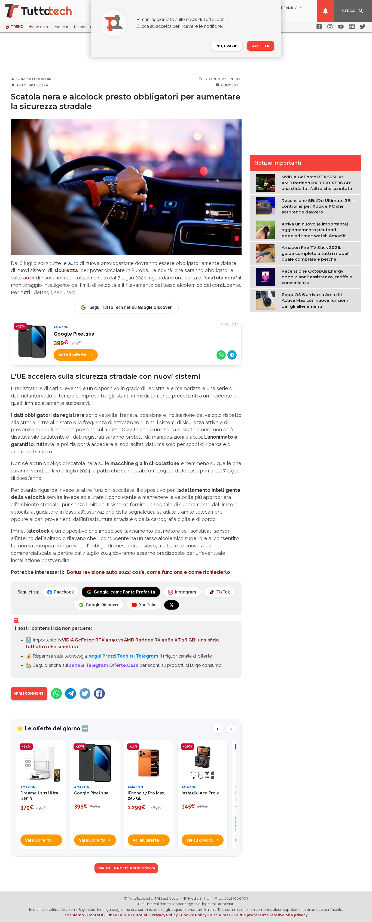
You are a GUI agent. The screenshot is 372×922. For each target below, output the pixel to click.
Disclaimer (220, 915)
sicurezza (66, 270)
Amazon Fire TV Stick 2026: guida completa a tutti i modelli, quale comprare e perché (317, 253)
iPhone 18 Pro (86, 27)
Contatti (95, 915)
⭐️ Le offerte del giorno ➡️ (52, 728)
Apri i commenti (29, 693)
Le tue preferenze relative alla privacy (270, 915)
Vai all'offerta (73, 354)
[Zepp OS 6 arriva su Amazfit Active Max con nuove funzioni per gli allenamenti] (267, 300)
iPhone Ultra (37, 27)
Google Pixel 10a (74, 334)
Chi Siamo (74, 915)
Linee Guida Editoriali (127, 915)
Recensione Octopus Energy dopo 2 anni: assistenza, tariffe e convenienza (317, 276)
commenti (230, 85)
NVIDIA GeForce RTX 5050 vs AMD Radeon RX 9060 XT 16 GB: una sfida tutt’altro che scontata (317, 182)
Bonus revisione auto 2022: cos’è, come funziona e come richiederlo (148, 572)
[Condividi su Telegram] (232, 355)
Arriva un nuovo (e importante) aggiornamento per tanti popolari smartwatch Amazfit (315, 229)
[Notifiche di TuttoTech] (325, 11)
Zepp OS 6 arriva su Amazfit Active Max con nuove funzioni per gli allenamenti (315, 300)
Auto (21, 85)
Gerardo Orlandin (33, 79)
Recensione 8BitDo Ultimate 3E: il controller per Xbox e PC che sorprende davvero (318, 206)
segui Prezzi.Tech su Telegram (123, 656)
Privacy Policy (165, 915)
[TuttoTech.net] (46, 11)
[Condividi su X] (85, 693)
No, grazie (227, 46)
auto (29, 278)
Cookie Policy (193, 915)
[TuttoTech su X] (171, 605)
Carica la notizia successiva (126, 868)
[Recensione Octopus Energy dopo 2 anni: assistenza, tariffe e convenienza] (267, 276)
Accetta (260, 46)
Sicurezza (38, 85)
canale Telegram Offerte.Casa (104, 665)
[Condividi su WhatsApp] (221, 355)
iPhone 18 (61, 27)
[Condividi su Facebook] (99, 693)
